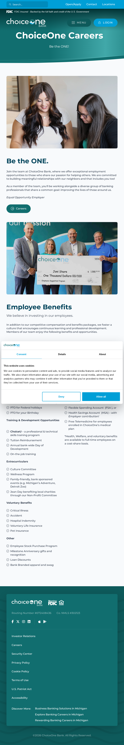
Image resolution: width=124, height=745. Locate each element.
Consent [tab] (21, 354)
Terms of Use (20, 680)
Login (2, 742)
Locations (108, 4)
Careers (20, 208)
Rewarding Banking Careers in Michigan (61, 720)
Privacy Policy (21, 662)
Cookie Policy (20, 671)
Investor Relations (23, 636)
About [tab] (102, 354)
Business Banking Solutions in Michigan (61, 708)
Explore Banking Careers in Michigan (59, 714)
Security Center (22, 653)
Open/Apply (73, 4)
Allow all (101, 396)
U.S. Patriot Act (22, 689)
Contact (91, 4)
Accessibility (20, 697)
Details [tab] (62, 354)
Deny (61, 396)
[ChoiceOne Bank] (26, 23)
